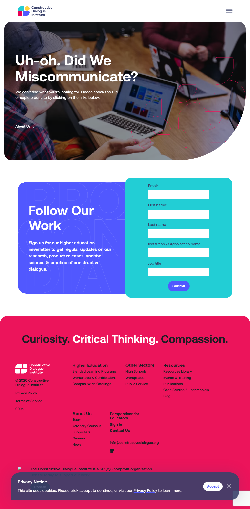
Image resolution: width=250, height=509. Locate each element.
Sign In (116, 424)
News (77, 445)
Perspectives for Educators (124, 416)
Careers (79, 438)
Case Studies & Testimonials (186, 390)
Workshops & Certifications (94, 378)
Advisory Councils (87, 426)
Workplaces (135, 378)
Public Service (136, 384)
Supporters (81, 432)
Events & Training (177, 378)
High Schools (135, 372)
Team (77, 420)
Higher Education (90, 365)
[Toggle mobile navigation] (229, 11)
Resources (174, 365)
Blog (166, 396)
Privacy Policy (145, 491)
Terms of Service (28, 401)
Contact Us (120, 430)
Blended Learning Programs (95, 372)
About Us (82, 413)
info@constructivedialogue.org (134, 443)
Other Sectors (140, 365)
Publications (173, 384)
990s (19, 409)
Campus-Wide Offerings (92, 384)
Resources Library (177, 372)
